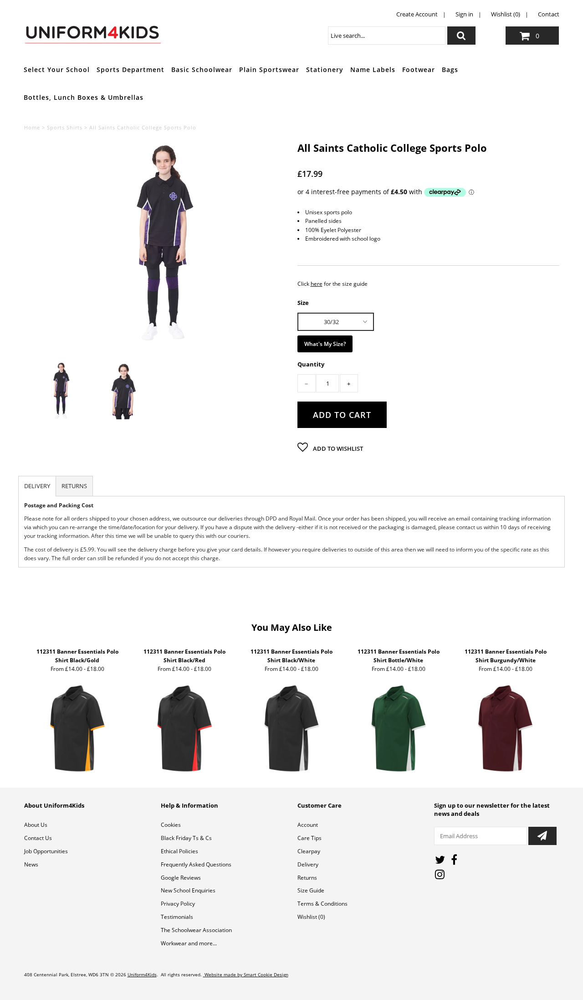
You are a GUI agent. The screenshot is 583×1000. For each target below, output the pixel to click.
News (31, 864)
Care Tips (309, 838)
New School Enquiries (188, 890)
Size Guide (310, 890)
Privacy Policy (178, 903)
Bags (450, 69)
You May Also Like (291, 627)
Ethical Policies (179, 851)
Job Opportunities (46, 851)
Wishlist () (311, 917)
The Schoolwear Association (196, 930)
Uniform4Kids (142, 974)
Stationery (324, 69)
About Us (35, 825)
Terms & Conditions (322, 903)
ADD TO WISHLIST (337, 448)
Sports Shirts (64, 127)
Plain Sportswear (269, 69)
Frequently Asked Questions (196, 864)
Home (32, 127)
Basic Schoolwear (201, 69)
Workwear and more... (189, 943)
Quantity (310, 364)
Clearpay (308, 851)
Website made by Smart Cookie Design (245, 974)
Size (303, 302)
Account (307, 825)
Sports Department (130, 69)
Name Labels (372, 69)
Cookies (171, 825)
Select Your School (57, 69)
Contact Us (38, 838)
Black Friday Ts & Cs (186, 838)
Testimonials (177, 917)
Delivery (307, 864)
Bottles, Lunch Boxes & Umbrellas (83, 97)
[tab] (37, 486)
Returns (307, 877)
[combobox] (386, 35)
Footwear (418, 69)
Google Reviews (181, 877)
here (316, 284)
